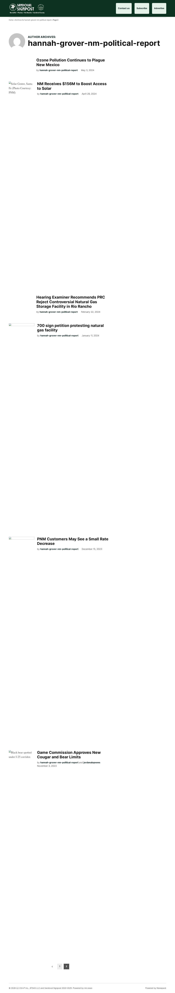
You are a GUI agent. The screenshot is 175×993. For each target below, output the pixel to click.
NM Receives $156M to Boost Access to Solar (72, 86)
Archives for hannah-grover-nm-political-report (33, 20)
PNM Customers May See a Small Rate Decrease (72, 541)
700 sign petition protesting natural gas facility (70, 328)
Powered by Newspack (155, 988)
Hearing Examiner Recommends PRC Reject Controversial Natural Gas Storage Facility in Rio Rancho (70, 302)
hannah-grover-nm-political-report (59, 70)
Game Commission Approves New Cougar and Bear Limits (69, 754)
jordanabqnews (92, 762)
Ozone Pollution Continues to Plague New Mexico (70, 62)
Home (11, 20)
